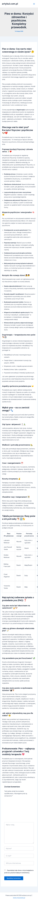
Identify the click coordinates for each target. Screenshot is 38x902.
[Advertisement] (19, 810)
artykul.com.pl (10, 3)
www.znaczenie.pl (19, 898)
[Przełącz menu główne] (34, 4)
